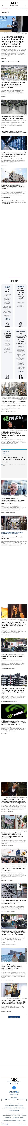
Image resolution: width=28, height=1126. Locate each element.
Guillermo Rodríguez (5, 512)
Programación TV (8, 1117)
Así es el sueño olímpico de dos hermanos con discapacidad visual (14, 458)
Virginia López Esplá (5, 911)
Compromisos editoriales (14, 1110)
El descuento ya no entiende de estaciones (12, 537)
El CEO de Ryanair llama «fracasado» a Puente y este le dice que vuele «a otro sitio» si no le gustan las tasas (13, 501)
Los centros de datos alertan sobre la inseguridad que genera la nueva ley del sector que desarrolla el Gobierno (13, 624)
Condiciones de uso (8, 1107)
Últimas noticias (16, 1117)
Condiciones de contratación (20, 1108)
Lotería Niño (19, 1113)
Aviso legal (15, 1107)
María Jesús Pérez (20, 331)
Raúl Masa (3, 96)
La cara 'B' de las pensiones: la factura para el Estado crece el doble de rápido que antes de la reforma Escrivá (12, 967)
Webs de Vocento (22, 1124)
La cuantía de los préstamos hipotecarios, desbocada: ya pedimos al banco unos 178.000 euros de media (12, 835)
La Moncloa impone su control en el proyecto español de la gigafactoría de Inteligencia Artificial (13, 154)
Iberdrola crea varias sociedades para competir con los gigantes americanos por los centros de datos (14, 118)
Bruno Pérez (3, 58)
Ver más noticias (14, 1017)
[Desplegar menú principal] (2, 5)
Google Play (21, 1099)
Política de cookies (19, 1105)
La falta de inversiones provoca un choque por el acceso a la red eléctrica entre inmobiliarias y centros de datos (13, 85)
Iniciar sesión (26, 5)
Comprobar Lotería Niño (11, 1113)
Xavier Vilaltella (4, 811)
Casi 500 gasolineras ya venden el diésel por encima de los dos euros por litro (13, 656)
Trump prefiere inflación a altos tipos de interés (20, 293)
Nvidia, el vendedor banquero (7, 335)
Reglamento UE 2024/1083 (7, 1108)
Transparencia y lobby (11, 61)
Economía (5, 12)
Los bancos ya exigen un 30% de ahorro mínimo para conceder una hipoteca (13, 186)
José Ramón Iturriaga (7, 287)
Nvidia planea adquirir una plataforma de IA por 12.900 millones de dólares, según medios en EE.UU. (13, 434)
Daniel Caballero (4, 165)
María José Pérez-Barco (6, 411)
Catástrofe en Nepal (13, 8)
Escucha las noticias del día (9, 1118)
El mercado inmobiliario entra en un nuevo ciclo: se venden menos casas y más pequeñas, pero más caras (14, 202)
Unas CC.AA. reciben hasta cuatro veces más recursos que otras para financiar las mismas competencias (13, 801)
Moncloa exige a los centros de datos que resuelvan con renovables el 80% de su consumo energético (13, 1002)
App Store (8, 1099)
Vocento (7, 1103)
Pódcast (23, 1120)
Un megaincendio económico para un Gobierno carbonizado (21, 338)
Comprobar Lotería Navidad (7, 1115)
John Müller (7, 331)
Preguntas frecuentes (20, 1118)
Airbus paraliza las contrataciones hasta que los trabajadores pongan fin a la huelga (13, 868)
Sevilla (16, 5)
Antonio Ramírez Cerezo (6, 701)
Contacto (20, 1103)
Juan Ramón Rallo (21, 286)
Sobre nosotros (14, 1103)
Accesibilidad (21, 1107)
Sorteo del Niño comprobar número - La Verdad (12, 1120)
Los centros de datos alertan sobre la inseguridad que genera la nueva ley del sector (14, 132)
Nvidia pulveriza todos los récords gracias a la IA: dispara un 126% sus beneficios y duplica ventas (13, 722)
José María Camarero (5, 197)
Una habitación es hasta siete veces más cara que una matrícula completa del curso (13, 902)
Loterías (21, 1117)
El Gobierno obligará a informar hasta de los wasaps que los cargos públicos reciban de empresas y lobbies (12, 41)
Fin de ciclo (7, 290)
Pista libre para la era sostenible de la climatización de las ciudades (13, 402)
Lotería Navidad (17, 1115)
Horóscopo (24, 1115)
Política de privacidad (9, 1105)
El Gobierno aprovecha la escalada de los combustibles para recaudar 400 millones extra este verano (13, 932)
